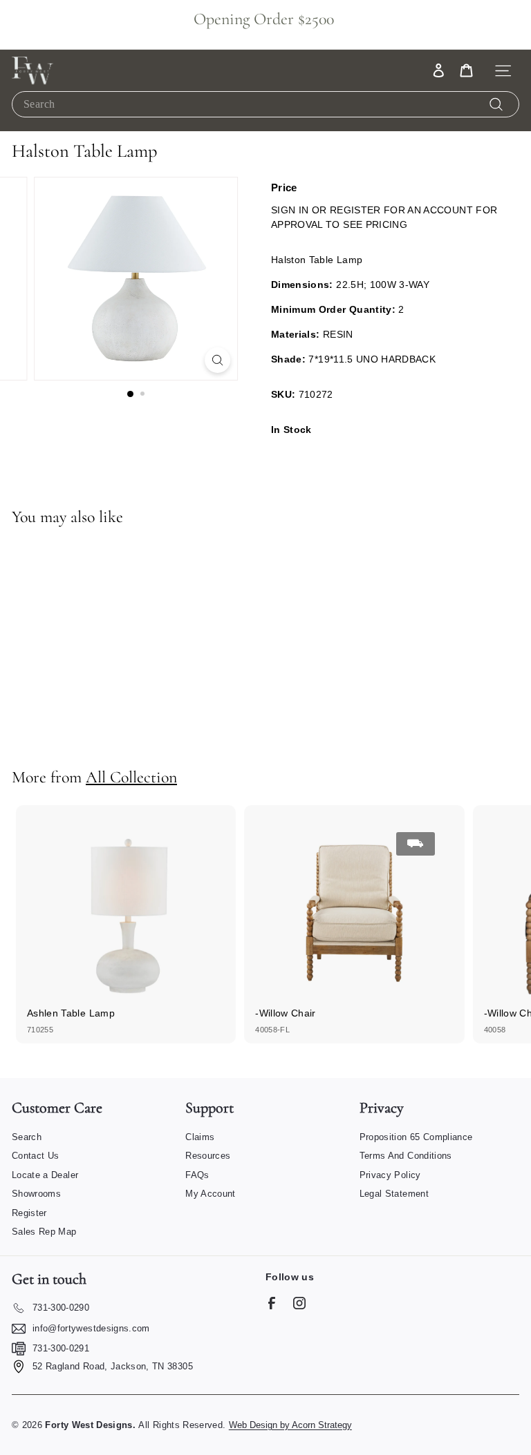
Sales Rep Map (44, 1231)
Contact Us (35, 1155)
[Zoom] (217, 360)
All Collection (131, 777)
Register (29, 1213)
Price (284, 187)
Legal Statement (394, 1193)
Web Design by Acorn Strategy (290, 1425)
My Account (210, 1193)
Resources (207, 1155)
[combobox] (265, 104)
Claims (199, 1137)
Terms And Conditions (406, 1155)
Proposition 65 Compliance (416, 1137)
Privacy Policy (390, 1175)
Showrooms (36, 1193)
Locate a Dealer (45, 1175)
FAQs (197, 1175)
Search (26, 1137)
